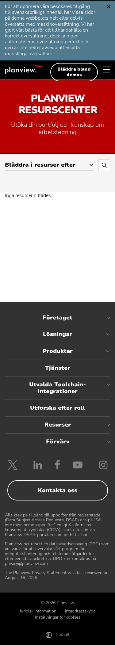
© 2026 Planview (57, 603)
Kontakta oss (57, 490)
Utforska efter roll (57, 407)
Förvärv (57, 441)
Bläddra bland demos (74, 72)
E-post (57, 636)
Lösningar (57, 334)
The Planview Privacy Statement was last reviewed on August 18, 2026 (57, 575)
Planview (23, 69)
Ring (22, 636)
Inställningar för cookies (57, 617)
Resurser (57, 424)
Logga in (92, 636)
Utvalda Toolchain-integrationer (57, 388)
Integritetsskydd (80, 611)
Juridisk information (38, 611)
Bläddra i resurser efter (40, 164)
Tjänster (57, 368)
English (28, 9)
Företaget (57, 317)
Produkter (58, 351)
